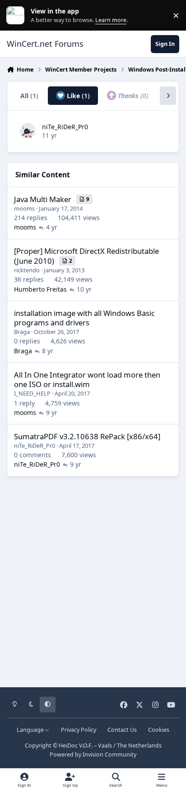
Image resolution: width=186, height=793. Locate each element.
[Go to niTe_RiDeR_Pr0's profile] (28, 131)
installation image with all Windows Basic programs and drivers (84, 318)
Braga (22, 332)
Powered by (93, 754)
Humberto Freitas (40, 289)
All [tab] (29, 95)
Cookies (158, 730)
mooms (24, 208)
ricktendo (27, 270)
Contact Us (122, 730)
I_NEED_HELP (32, 393)
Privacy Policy (78, 730)
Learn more (17, 15)
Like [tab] (77, 95)
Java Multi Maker (42, 199)
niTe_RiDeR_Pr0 (65, 126)
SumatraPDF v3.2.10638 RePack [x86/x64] (87, 436)
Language (31, 730)
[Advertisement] (93, 578)
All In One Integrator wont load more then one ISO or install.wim (87, 379)
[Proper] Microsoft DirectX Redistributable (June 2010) (86, 256)
